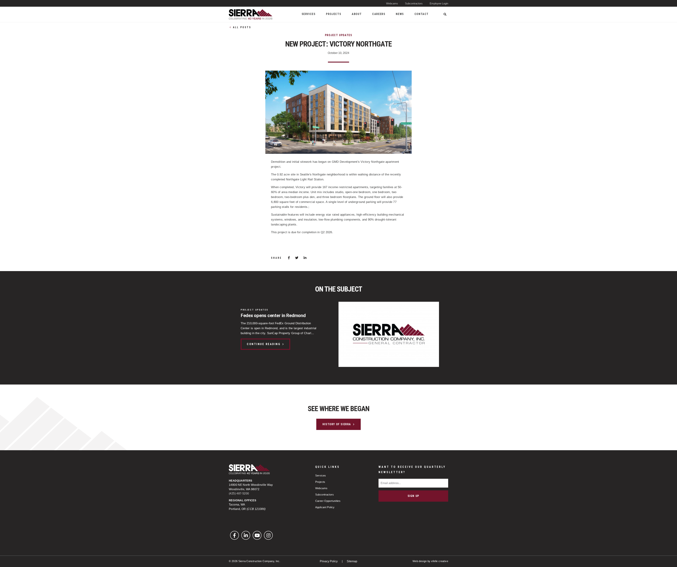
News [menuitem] (400, 14)
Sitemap (352, 561)
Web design (420, 561)
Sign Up (413, 496)
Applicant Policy (325, 507)
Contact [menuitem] (421, 14)
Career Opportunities (328, 500)
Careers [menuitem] (378, 14)
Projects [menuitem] (333, 14)
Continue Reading (263, 344)
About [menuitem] (357, 14)
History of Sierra (336, 424)
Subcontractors (414, 3)
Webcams (392, 3)
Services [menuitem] (309, 14)
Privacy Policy (329, 561)
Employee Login (439, 3)
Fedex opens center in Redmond (273, 315)
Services (320, 475)
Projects (320, 481)
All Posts (242, 27)
